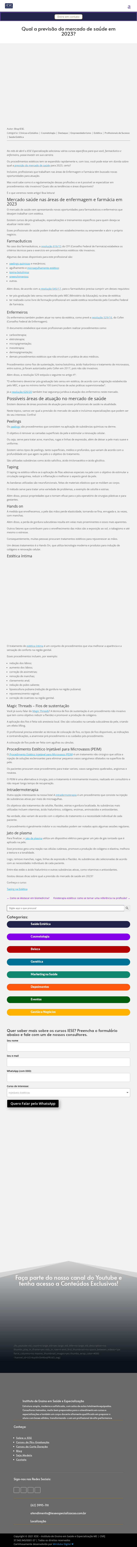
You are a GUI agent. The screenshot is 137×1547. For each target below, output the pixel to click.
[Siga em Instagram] (16, 1490)
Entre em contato (68, 17)
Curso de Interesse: (18, 1086)
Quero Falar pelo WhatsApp (33, 1103)
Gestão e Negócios (43, 1012)
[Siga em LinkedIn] (30, 1490)
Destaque (63, 132)
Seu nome (12, 1040)
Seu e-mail (13, 1055)
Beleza (35, 949)
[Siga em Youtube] (37, 1490)
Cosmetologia (48, 132)
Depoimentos (40, 987)
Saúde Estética (16, 136)
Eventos (36, 999)
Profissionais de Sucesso (117, 132)
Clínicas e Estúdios (28, 132)
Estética (98, 132)
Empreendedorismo (81, 132)
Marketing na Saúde (44, 974)
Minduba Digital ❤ (63, 1544)
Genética (37, 961)
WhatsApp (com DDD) (19, 1071)
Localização (38, 1521)
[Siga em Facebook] (23, 1490)
